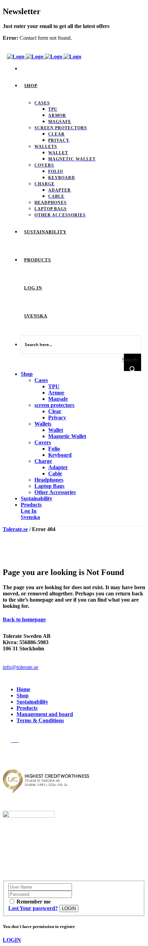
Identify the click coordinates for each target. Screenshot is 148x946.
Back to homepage (24, 619)
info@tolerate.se (20, 667)
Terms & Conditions (40, 720)
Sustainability (32, 702)
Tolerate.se (15, 529)
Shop (23, 695)
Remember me (34, 902)
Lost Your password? (33, 908)
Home (23, 689)
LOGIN (69, 908)
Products (27, 708)
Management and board (45, 714)
